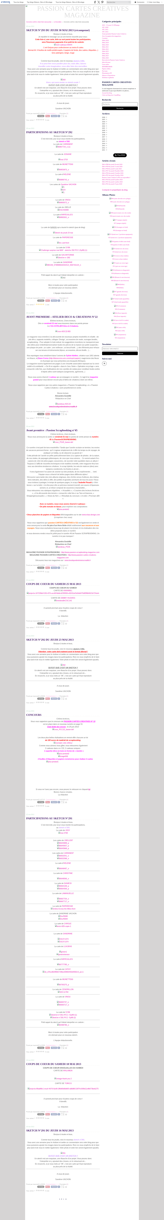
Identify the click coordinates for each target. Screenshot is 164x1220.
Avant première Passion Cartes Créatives (114, 34)
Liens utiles (105, 64)
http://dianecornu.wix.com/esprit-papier (65, 358)
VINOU (68, 200)
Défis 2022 (105, 49)
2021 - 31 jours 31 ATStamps (110, 25)
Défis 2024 (105, 53)
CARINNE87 (68, 144)
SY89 (67, 247)
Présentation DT (107, 73)
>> (66, 1199)
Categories (58, 22)
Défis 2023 (105, 51)
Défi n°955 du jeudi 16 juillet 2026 (112, 175)
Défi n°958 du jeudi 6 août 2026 (112, 169)
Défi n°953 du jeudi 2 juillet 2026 (112, 182)
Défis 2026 (105, 58)
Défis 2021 (105, 47)
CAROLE (67, 924)
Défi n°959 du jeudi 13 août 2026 (112, 166)
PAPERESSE (67, 237)
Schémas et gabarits (108, 77)
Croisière (105, 38)
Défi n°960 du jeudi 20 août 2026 (112, 164)
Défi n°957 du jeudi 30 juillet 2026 (112, 171)
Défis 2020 (105, 45)
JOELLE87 (68, 840)
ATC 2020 (105, 27)
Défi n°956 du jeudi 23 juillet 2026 (112, 173)
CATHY (68, 969)
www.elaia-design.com (91, 515)
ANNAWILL (67, 590)
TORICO (68, 1083)
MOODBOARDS (107, 66)
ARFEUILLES (67, 215)
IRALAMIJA (68, 1071)
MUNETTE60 (67, 164)
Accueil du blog (107, 93)
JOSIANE (68, 154)
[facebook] (95, 2)
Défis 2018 (105, 40)
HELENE (67, 174)
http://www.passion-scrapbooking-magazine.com (80, 552)
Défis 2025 (105, 55)
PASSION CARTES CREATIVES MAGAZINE (38, 22)
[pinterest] (102, 2)
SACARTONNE (67, 255)
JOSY (67, 830)
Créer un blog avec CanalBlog (111, 95)
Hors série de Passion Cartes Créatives (113, 60)
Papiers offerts (106, 69)
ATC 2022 (105, 32)
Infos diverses (106, 62)
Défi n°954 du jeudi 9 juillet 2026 (112, 179)
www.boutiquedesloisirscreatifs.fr (63, 407)
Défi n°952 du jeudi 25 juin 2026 (112, 184)
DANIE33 (68, 883)
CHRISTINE (67, 873)
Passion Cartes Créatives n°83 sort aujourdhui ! (116, 177)
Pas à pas (104, 71)
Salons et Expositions (108, 75)
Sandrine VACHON (68, 184)
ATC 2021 (105, 29)
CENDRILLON (68, 989)
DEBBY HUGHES (68, 598)
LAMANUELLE (68, 893)
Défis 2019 (105, 42)
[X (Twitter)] (98, 2)
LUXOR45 (68, 946)
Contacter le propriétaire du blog (115, 190)
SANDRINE (67, 262)
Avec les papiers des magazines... (112, 36)
